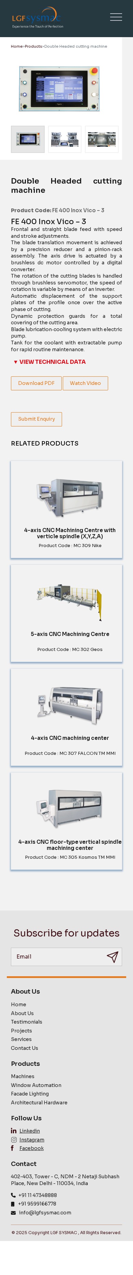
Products (33, 46)
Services (21, 1039)
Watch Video (85, 383)
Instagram (31, 1140)
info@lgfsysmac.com (45, 1213)
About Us (22, 1013)
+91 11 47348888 (37, 1195)
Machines (22, 1076)
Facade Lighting (30, 1094)
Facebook (31, 1148)
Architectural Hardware (39, 1103)
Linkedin (29, 1131)
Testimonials (26, 1022)
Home (17, 46)
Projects (21, 1031)
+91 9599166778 (37, 1204)
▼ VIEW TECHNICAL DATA (49, 362)
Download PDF (36, 383)
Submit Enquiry (36, 419)
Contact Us (24, 1048)
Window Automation (36, 1085)
